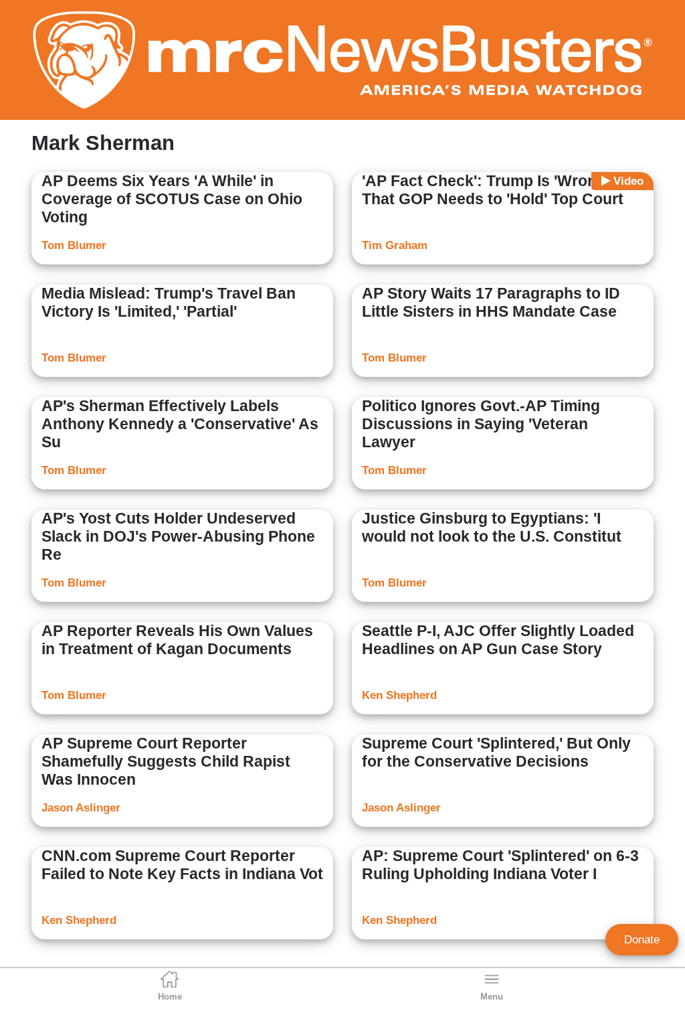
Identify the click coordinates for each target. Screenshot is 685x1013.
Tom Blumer (73, 245)
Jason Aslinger (80, 807)
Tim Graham (394, 245)
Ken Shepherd (399, 695)
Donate (642, 939)
